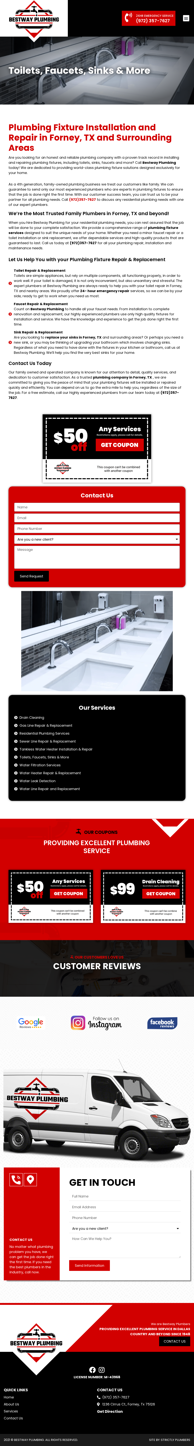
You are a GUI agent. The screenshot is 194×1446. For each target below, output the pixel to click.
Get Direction (110, 1411)
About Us (11, 1404)
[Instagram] (101, 1369)
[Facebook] (92, 1369)
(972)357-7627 (82, 199)
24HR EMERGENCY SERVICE (155, 16)
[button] (186, 18)
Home (9, 1397)
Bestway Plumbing (159, 162)
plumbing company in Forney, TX (122, 377)
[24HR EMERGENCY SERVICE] (128, 17)
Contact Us (13, 1418)
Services (11, 1411)
